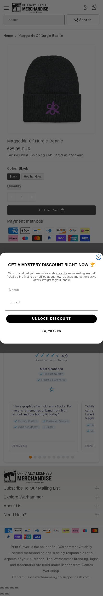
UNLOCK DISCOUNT (51, 318)
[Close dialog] (98, 257)
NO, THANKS (51, 331)
